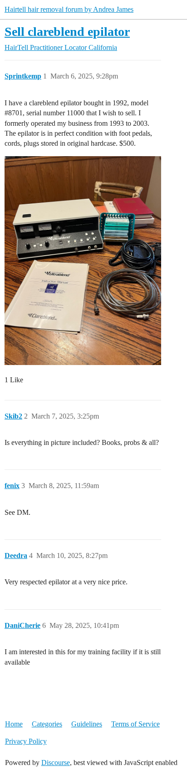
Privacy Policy (26, 741)
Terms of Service (135, 724)
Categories (47, 724)
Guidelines (86, 724)
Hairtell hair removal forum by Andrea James (69, 9)
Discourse (55, 762)
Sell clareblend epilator (67, 32)
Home (14, 724)
